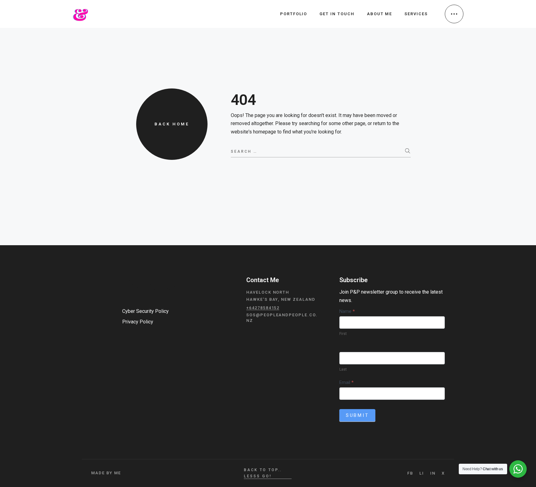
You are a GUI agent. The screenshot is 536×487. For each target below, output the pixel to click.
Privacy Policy (137, 322)
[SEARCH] (408, 151)
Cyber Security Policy (145, 311)
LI (421, 473)
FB (410, 473)
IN (433, 473)
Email (346, 382)
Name (347, 311)
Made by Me (106, 473)
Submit (357, 415)
